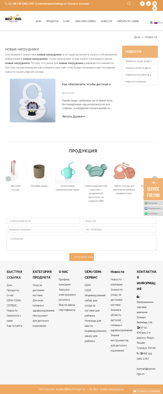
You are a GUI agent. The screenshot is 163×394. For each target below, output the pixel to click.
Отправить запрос (84, 256)
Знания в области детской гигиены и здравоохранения (141, 68)
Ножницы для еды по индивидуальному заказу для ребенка (96, 331)
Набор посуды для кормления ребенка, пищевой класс (110, 190)
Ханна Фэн (152, 203)
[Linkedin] (154, 3)
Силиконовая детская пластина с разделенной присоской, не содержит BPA (81, 193)
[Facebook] (142, 3)
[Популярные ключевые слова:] (129, 4)
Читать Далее (72, 116)
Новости (12, 310)
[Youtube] (148, 3)
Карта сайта (14, 325)
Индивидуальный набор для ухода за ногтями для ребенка (95, 305)
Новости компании (135, 81)
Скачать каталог (78, 3)
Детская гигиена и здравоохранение (43, 305)
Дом (9, 285)
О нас (10, 295)
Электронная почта (155, 208)
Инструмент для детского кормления (41, 320)
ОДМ (88, 290)
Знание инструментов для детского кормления (141, 74)
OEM (88, 285)
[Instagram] (154, 8)
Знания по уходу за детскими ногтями (141, 61)
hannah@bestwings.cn (52, 3)
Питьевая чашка (25, 186)
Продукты (13, 290)
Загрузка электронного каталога (67, 294)
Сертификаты (67, 309)
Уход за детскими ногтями (38, 290)
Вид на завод (67, 304)
